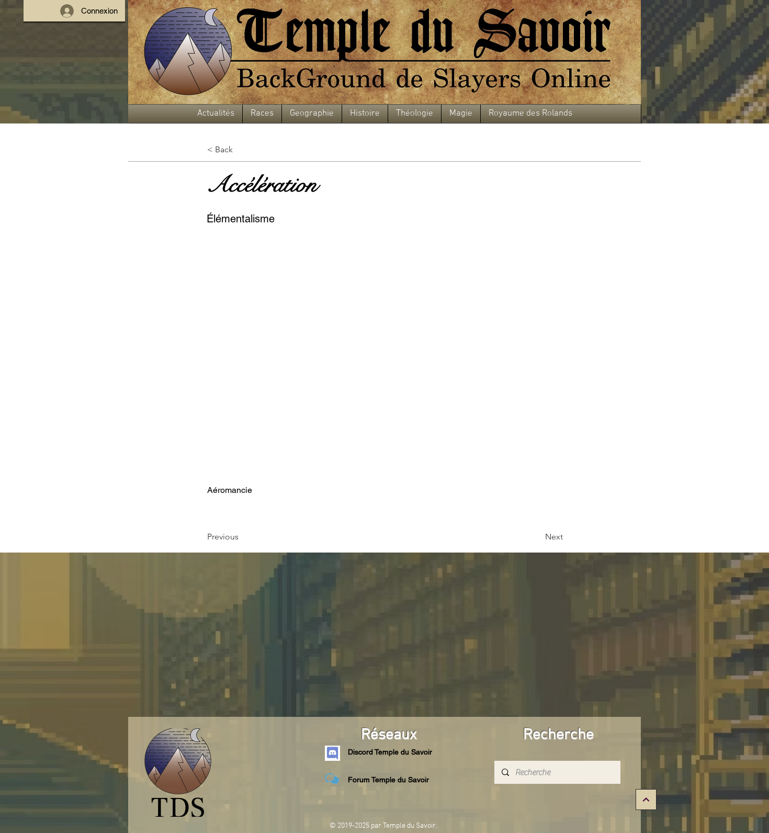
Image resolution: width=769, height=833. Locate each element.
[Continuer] (646, 799)
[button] (216, 114)
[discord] (332, 753)
